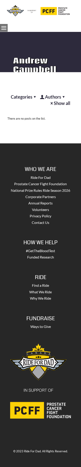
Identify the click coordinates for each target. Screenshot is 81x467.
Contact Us (40, 222)
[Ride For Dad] (38, 10)
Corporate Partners (40, 196)
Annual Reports (40, 203)
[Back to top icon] (71, 457)
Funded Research (40, 257)
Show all (62, 103)
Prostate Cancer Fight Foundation (40, 184)
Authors (53, 97)
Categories (21, 97)
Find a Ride (40, 285)
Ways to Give (40, 326)
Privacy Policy (40, 216)
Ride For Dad (41, 177)
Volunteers (40, 209)
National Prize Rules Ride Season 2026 (40, 190)
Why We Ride (40, 298)
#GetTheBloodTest (40, 251)
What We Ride (40, 292)
